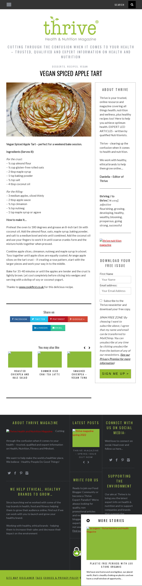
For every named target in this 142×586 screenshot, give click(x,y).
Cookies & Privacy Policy (61, 577)
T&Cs (39, 577)
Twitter (39, 319)
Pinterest (58, 319)
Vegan (84, 66)
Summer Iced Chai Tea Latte (50, 372)
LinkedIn (42, 328)
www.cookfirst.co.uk (31, 287)
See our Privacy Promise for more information (115, 359)
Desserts (58, 66)
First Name (106, 273)
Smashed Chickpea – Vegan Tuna (79, 374)
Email (58, 328)
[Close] (88, 520)
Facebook (20, 319)
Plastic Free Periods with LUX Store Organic (111, 565)
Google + (78, 319)
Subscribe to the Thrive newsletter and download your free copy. (115, 305)
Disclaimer (27, 577)
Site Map (12, 577)
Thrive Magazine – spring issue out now (86, 454)
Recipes (72, 66)
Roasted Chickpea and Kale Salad (20, 374)
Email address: (108, 285)
